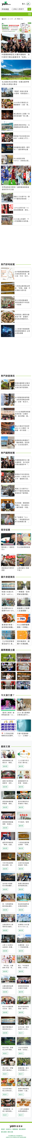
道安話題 (5, 529)
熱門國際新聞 (8, 452)
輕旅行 (21, 1033)
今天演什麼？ (8, 695)
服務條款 (15, 1129)
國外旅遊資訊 (8, 576)
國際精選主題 (8, 650)
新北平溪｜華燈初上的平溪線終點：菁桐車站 (7, 1050)
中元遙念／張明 (23, 822)
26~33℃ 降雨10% (15, 19)
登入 (24, 4)
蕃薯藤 (6, 3)
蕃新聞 (5, 766)
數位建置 (4, 1132)
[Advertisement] (16, 245)
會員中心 (9, 1129)
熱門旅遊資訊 (8, 375)
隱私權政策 (22, 1129)
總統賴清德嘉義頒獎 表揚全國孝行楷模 (7, 824)
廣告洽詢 (10, 1132)
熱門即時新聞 (8, 264)
